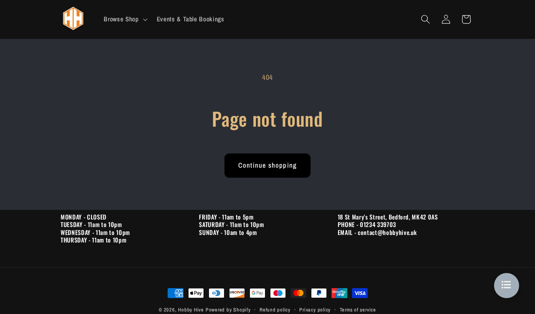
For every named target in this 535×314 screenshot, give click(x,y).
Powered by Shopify (228, 309)
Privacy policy (315, 309)
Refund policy (275, 309)
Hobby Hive (191, 309)
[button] (124, 19)
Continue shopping (267, 165)
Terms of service (358, 309)
